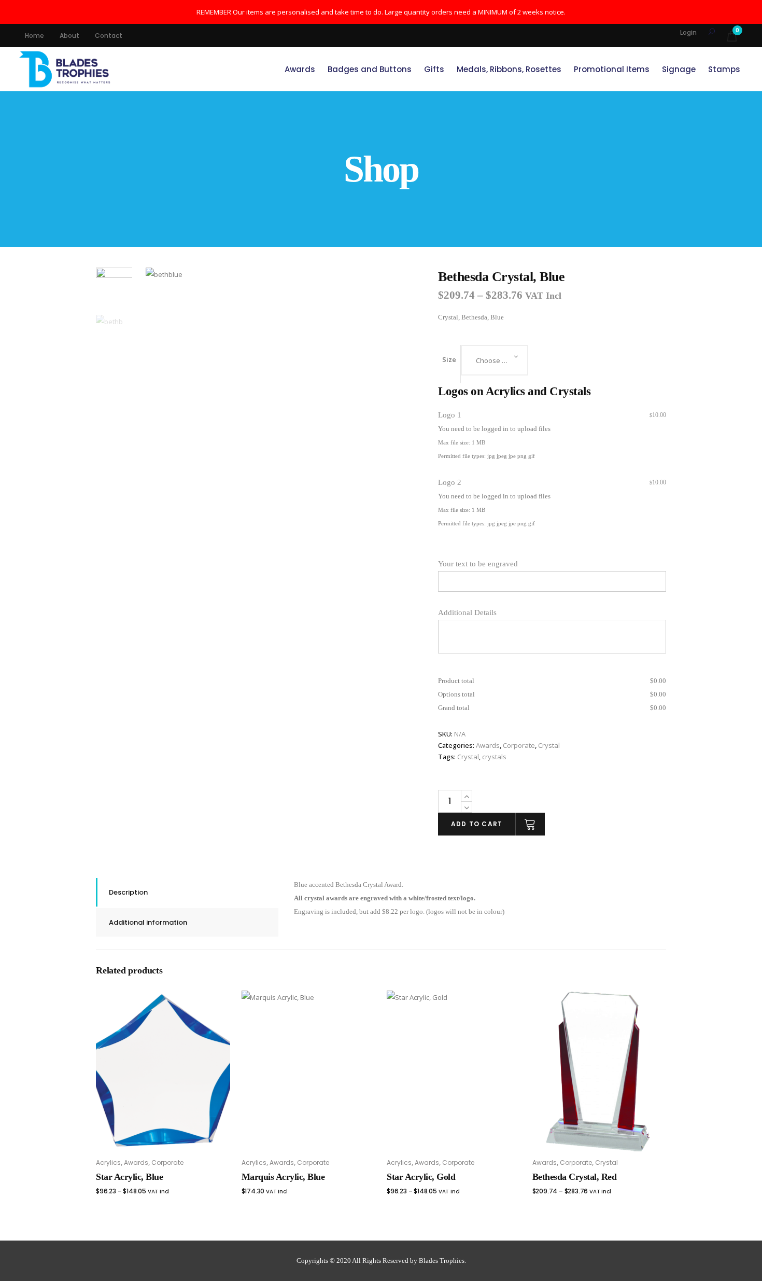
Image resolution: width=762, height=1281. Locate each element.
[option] (286, 408)
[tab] (187, 892)
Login (688, 32)
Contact (108, 35)
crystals (494, 756)
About (69, 35)
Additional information (148, 922)
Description (128, 892)
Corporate (519, 745)
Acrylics (108, 1162)
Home (34, 35)
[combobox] (494, 360)
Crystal (549, 745)
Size (449, 359)
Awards (488, 745)
